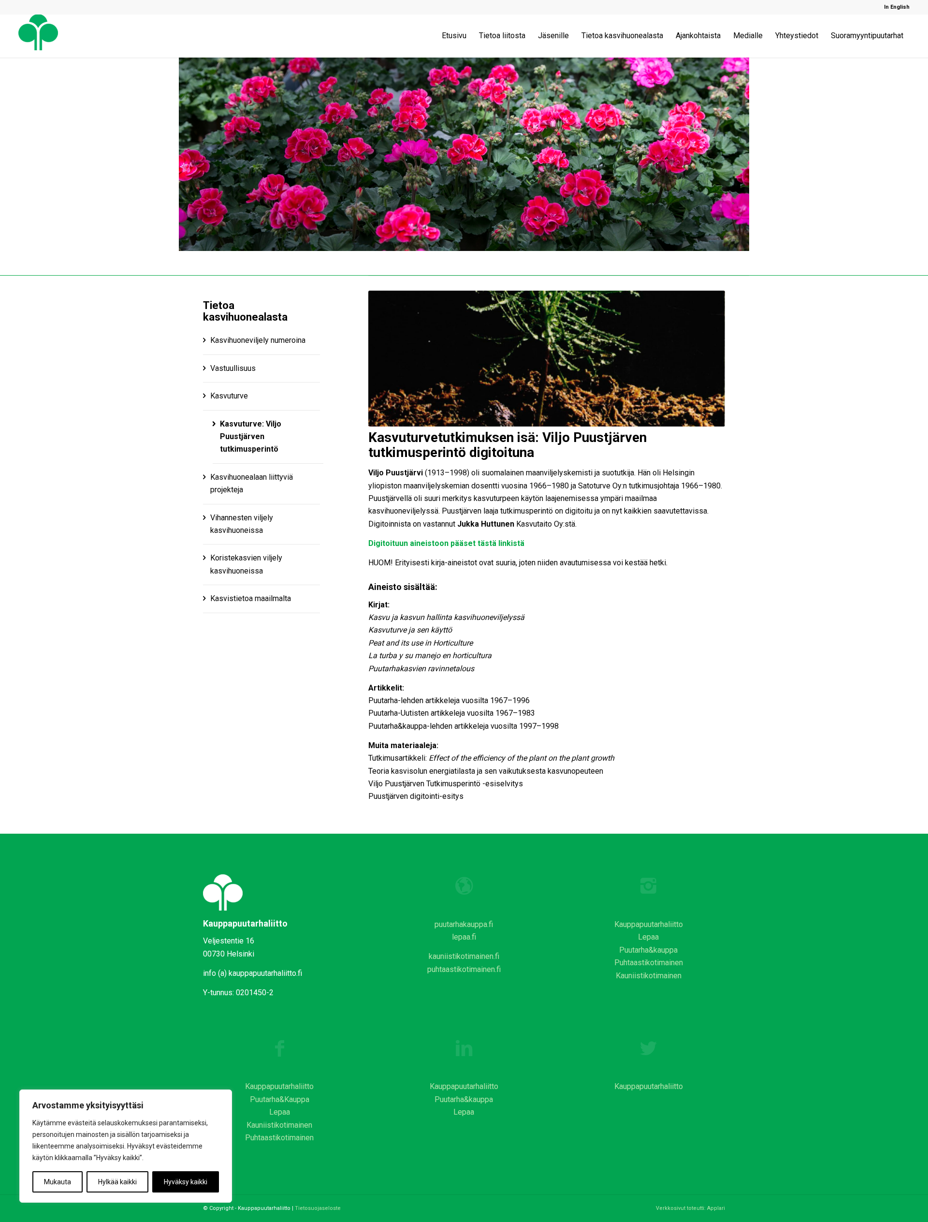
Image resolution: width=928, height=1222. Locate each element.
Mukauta (57, 1182)
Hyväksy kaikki (185, 1182)
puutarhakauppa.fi (464, 924)
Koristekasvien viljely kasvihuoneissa (246, 564)
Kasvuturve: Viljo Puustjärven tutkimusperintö (250, 436)
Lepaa (648, 937)
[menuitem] (894, 7)
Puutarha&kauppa (648, 950)
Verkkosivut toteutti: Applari (690, 1208)
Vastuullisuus (233, 368)
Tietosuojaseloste (318, 1208)
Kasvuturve (229, 395)
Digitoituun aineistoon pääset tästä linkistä (446, 543)
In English (897, 7)
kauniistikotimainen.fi (464, 956)
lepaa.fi (464, 937)
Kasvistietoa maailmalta (250, 598)
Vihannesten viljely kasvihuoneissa (241, 524)
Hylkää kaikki (117, 1182)
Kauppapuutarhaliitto (648, 924)
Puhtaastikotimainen (648, 962)
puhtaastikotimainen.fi (464, 969)
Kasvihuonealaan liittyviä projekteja (251, 483)
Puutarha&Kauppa (279, 1099)
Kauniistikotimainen (649, 975)
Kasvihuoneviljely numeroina (257, 340)
